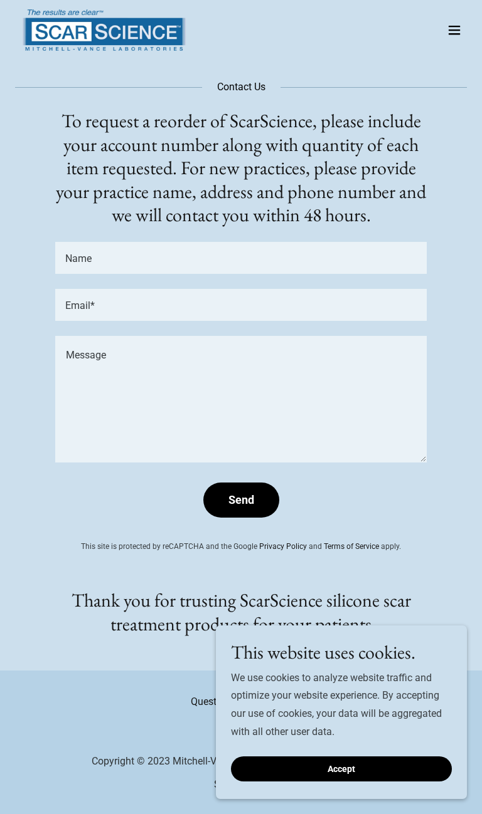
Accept (341, 769)
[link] (104, 30)
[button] (454, 30)
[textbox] (241, 258)
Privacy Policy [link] (283, 546)
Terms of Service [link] (351, 546)
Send (241, 499)
